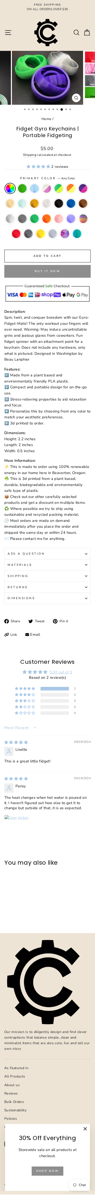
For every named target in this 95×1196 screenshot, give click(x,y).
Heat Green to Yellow (59, 188)
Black (59, 203)
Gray (22, 219)
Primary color (47, 178)
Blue (71, 203)
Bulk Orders (14, 1101)
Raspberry (65, 234)
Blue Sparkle (34, 188)
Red (16, 234)
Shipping (29, 155)
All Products (14, 1076)
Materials (20, 565)
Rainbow (83, 219)
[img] (16, 742)
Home (46, 118)
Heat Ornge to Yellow (71, 188)
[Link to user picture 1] (16, 827)
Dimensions (21, 598)
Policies (10, 1118)
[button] (39, 166)
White (47, 203)
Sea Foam (77, 234)
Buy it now (47, 271)
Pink (59, 219)
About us (12, 1085)
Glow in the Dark (22, 188)
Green (34, 219)
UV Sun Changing (47, 188)
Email (35, 634)
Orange (47, 219)
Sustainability (15, 1110)
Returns (18, 587)
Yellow (40, 234)
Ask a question (26, 554)
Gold (34, 203)
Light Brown (10, 203)
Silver (28, 234)
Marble (53, 234)
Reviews (11, 1093)
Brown (83, 203)
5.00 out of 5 (61, 672)
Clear (10, 219)
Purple (71, 219)
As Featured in (16, 1068)
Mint (22, 203)
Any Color (10, 188)
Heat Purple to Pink (83, 188)
